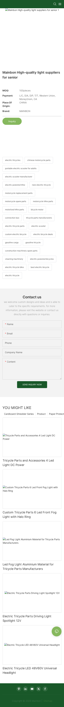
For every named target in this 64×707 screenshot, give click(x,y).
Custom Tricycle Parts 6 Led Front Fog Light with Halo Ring (29, 514)
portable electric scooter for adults (20, 168)
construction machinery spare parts (21, 250)
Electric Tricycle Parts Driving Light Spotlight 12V (27, 618)
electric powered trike (15, 185)
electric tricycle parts (14, 226)
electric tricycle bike (14, 267)
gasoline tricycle (33, 242)
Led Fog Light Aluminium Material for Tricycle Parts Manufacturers (28, 567)
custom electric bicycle (15, 234)
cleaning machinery (14, 259)
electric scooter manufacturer (18, 176)
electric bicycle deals (43, 234)
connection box (12, 218)
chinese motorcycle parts (38, 160)
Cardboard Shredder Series (19, 413)
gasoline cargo (12, 242)
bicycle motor (37, 209)
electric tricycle (12, 275)
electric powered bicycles (42, 259)
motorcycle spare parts (15, 201)
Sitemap (47, 700)
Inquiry (12, 121)
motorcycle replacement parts (18, 193)
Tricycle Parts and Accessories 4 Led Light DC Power (28, 463)
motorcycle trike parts (43, 201)
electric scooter (38, 226)
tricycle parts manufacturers (39, 218)
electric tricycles (12, 160)
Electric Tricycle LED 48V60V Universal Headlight (30, 670)
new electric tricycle (41, 185)
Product (41, 413)
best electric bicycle (40, 267)
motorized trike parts (14, 209)
